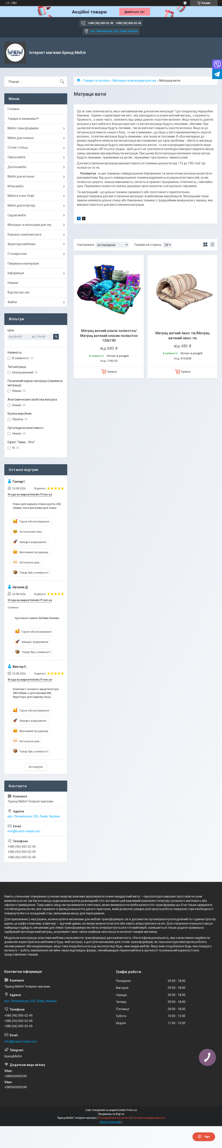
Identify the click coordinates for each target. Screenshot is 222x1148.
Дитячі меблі (17, 167)
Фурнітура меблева (21, 244)
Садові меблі (17, 215)
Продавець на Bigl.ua (111, 1114)
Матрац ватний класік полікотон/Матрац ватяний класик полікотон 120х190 (109, 336)
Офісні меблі (16, 157)
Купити (112, 371)
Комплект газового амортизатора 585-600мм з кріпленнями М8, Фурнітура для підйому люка (36, 693)
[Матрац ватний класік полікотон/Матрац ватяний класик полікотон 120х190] (109, 290)
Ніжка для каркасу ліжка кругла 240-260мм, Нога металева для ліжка (37, 505)
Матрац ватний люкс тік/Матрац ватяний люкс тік (182, 335)
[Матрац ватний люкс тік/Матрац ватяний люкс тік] (182, 290)
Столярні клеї (17, 253)
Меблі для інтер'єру (21, 205)
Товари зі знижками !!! (23, 118)
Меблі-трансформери (23, 128)
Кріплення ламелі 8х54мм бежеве (37, 618)
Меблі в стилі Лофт (21, 195)
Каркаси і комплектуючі (24, 234)
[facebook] (79, 219)
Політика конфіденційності (148, 1117)
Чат (207, 1136)
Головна (13, 109)
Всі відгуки (36, 766)
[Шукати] (62, 81)
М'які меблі (15, 186)
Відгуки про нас (19, 292)
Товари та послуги (96, 80)
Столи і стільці (18, 147)
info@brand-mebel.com (24, 831)
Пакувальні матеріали (23, 263)
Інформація (16, 273)
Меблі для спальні (21, 138)
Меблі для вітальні (21, 176)
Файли (12, 302)
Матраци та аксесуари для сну (134, 80)
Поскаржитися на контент (114, 1117)
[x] (83, 219)
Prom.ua (132, 1110)
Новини (13, 283)
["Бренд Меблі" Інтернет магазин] (15, 52)
